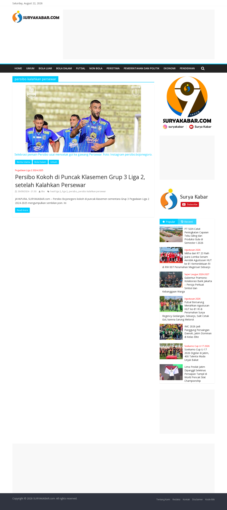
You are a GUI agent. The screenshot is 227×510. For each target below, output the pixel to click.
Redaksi (176, 499)
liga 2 (65, 191)
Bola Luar (45, 68)
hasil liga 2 (55, 191)
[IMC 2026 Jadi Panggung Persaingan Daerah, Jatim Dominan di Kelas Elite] (172, 324)
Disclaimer (197, 499)
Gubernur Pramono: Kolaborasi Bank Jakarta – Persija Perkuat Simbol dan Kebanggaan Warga (187, 283)
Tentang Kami (163, 499)
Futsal (80, 68)
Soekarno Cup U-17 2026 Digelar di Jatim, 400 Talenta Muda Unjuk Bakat (196, 353)
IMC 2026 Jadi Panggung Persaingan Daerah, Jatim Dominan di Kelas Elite (198, 332)
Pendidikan (187, 68)
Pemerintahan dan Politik (141, 68)
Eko (43, 191)
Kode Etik (210, 499)
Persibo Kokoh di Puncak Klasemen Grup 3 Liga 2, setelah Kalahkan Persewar (80, 179)
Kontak (186, 499)
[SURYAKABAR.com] (35, 12)
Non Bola (95, 68)
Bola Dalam (64, 68)
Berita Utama (23, 162)
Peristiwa (113, 68)
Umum (30, 68)
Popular (170, 221)
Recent (188, 221)
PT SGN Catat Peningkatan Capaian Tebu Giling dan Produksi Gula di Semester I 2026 (196, 235)
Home (18, 68)
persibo (73, 191)
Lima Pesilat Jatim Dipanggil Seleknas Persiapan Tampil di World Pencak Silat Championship (195, 373)
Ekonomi (170, 68)
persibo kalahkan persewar (92, 191)
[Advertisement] (139, 34)
